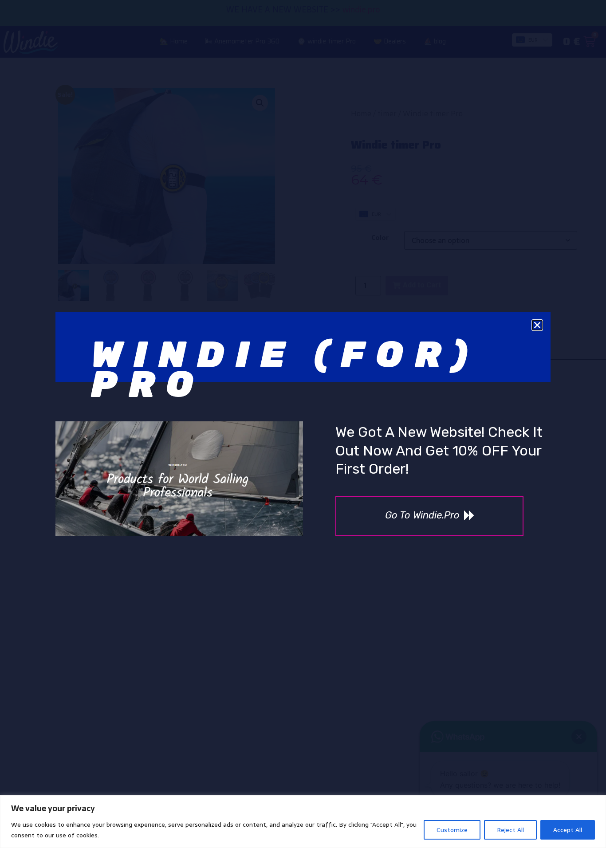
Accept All (567, 830)
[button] (537, 325)
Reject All (510, 830)
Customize (452, 830)
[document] (303, 424)
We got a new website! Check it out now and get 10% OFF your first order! (439, 450)
